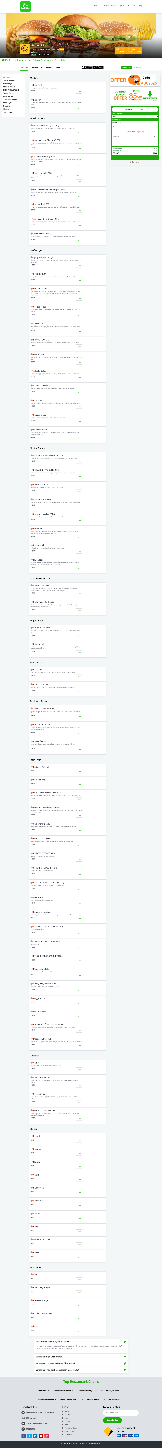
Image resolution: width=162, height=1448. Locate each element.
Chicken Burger (9, 87)
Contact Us (68, 1435)
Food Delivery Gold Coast (64, 1391)
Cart (132, 6)
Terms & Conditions (70, 1428)
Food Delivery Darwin (112, 1399)
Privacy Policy (69, 1431)
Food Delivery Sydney (87, 1391)
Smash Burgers (9, 80)
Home (66, 1411)
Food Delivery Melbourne (111, 1391)
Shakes (6, 109)
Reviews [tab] (49, 67)
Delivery (128, 110)
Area (66, 1418)
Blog (66, 1425)
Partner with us (110, 6)
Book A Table (126, 68)
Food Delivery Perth (69, 1399)
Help (140, 6)
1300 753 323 (94, 6)
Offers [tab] (58, 67)
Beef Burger (7, 84)
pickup (142, 110)
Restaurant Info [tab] (37, 67)
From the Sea (8, 96)
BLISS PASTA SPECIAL (11, 90)
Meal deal (6, 77)
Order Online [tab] (24, 67)
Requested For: (116, 119)
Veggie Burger (8, 93)
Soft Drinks (7, 112)
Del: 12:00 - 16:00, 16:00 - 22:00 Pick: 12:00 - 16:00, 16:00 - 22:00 (128, 50)
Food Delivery (43, 1391)
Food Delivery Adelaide (47, 1399)
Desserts (6, 106)
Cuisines (67, 1421)
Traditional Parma (10, 100)
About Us (67, 1415)
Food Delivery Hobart (90, 1399)
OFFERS (138, 68)
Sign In (121, 6)
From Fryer (7, 103)
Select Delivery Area (118, 113)
